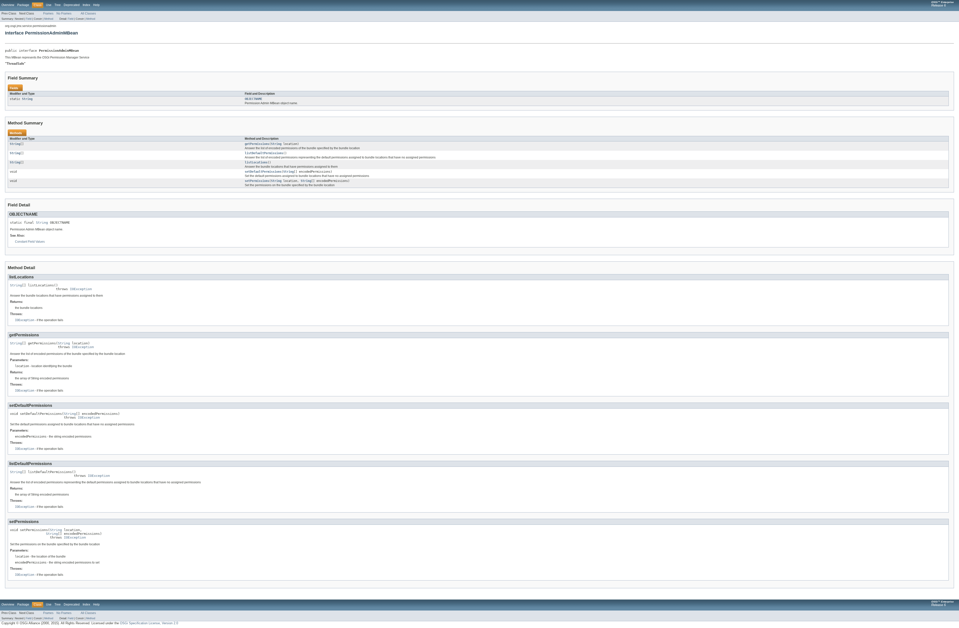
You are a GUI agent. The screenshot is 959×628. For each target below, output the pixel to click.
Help (96, 5)
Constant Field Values (30, 241)
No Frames (63, 13)
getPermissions (257, 144)
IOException (81, 289)
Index (86, 5)
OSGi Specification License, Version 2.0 (149, 623)
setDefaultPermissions (263, 171)
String (27, 99)
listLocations (256, 162)
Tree (57, 5)
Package (23, 5)
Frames (48, 13)
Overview (7, 5)
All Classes (88, 13)
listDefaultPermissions (264, 153)
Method (48, 18)
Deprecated (72, 5)
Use (48, 5)
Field (28, 18)
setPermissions (257, 181)
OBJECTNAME (253, 99)
